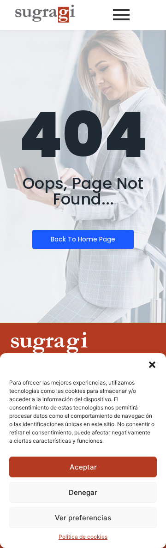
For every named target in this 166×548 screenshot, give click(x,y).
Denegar (83, 492)
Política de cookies (83, 536)
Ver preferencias (83, 517)
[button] (152, 364)
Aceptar (83, 467)
